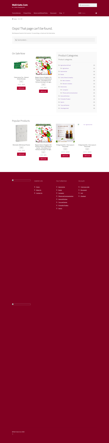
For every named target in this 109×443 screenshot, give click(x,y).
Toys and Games (64, 105)
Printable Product (65, 99)
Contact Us (39, 193)
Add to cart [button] (21, 88)
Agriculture (66, 68)
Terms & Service (16, 13)
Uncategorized (64, 108)
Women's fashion (67, 83)
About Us (38, 190)
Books (62, 74)
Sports (62, 102)
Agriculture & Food (65, 65)
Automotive (63, 71)
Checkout (83, 196)
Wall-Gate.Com (20, 4)
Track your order (85, 187)
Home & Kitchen (64, 96)
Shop (60, 13)
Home (15, 19)
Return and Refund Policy (41, 13)
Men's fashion (66, 80)
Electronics (63, 87)
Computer (65, 90)
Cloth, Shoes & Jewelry (66, 77)
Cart (82, 193)
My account (53, 13)
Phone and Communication (70, 93)
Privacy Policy (27, 13)
